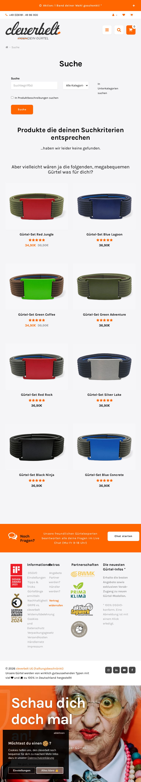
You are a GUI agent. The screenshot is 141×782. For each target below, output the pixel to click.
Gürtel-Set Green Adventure (104, 315)
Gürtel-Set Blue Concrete (104, 475)
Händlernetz (36, 642)
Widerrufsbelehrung (41, 614)
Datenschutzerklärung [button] (41, 757)
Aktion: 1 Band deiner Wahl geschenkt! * (72, 5)
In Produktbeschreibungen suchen (36, 97)
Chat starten (123, 536)
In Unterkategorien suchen (108, 88)
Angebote (55, 573)
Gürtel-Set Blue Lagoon (104, 234)
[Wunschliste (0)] (124, 15)
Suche (15, 47)
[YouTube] (124, 670)
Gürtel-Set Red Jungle (37, 234)
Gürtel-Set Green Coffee (36, 315)
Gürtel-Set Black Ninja (36, 475)
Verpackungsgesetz (41, 632)
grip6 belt (48, 15)
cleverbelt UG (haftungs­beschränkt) (40, 668)
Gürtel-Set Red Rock (37, 395)
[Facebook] (132, 670)
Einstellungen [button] (21, 770)
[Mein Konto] (115, 15)
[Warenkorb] (132, 15)
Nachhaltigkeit (38, 600)
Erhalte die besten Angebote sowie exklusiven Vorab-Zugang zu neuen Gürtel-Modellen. (115, 587)
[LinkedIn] (116, 670)
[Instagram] (108, 670)
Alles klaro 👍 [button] (49, 770)
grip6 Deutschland (76, 668)
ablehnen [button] (59, 733)
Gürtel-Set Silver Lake (104, 395)
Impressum (35, 646)
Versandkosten (38, 637)
